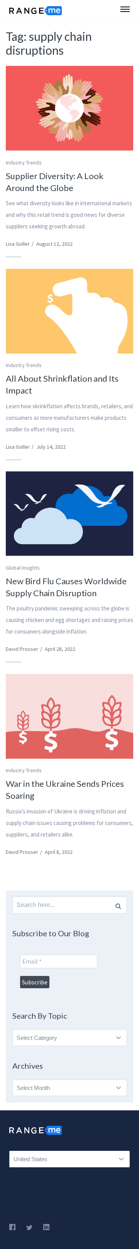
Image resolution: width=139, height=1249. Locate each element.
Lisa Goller (18, 243)
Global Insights (23, 567)
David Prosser (22, 648)
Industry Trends (24, 162)
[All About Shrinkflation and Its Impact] (69, 311)
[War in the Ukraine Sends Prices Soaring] (69, 716)
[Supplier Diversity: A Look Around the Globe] (69, 108)
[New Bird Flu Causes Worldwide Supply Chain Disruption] (69, 513)
